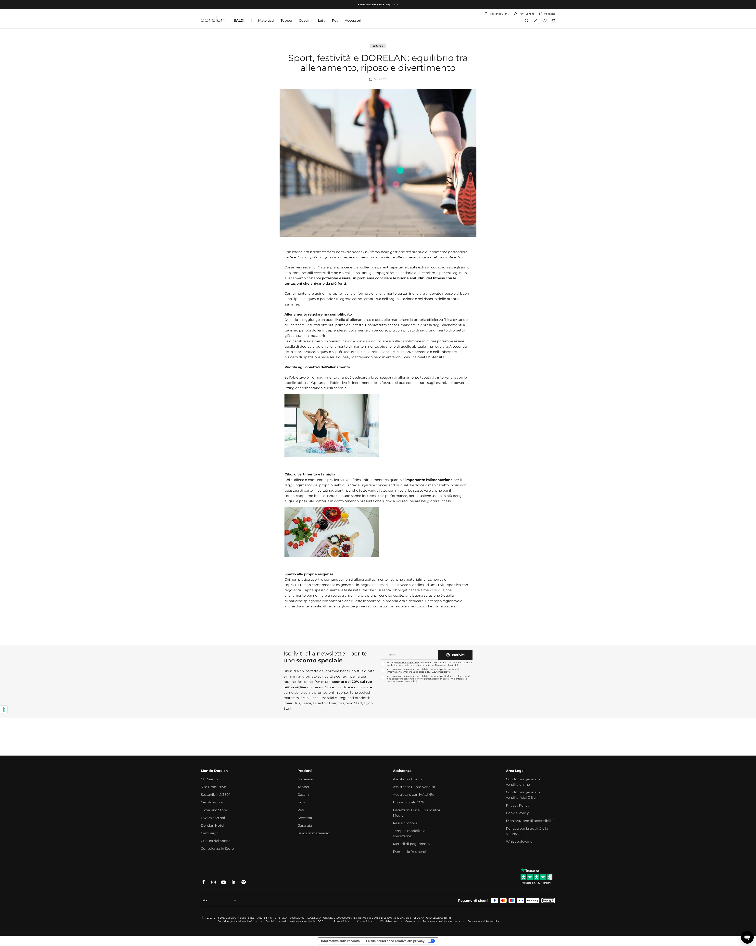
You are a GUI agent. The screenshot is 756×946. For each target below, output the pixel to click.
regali (308, 267)
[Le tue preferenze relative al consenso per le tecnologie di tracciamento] (3, 709)
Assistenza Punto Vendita (414, 787)
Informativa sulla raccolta (340, 941)
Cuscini (305, 20)
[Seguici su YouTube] (223, 882)
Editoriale (378, 46)
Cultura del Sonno (216, 841)
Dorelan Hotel (212, 825)
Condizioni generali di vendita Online (237, 921)
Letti (322, 20)
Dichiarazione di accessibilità (530, 821)
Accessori (353, 20)
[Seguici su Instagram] (213, 882)
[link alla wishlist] (544, 20)
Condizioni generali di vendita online (524, 781)
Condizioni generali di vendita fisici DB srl (524, 794)
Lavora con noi (213, 818)
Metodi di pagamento (411, 844)
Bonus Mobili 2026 (408, 802)
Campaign (210, 833)
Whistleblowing (519, 841)
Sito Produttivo (213, 787)
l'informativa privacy (407, 662)
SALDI (239, 20)
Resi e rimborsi (405, 823)
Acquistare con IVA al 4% (413, 795)
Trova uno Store (214, 810)
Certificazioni (212, 802)
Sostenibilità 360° (215, 795)
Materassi (266, 20)
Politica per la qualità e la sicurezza (527, 831)
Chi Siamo (209, 779)
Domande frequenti (409, 852)
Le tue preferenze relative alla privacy (395, 941)
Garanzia (304, 825)
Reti (335, 20)
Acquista (390, 4)
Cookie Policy (517, 813)
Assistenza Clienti (407, 779)
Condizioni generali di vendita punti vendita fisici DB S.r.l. (296, 921)
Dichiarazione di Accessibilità (483, 921)
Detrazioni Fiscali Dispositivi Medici (416, 812)
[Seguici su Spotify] (243, 882)
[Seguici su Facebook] (203, 882)
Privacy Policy (517, 805)
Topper (287, 20)
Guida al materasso (313, 833)
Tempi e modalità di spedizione (410, 833)
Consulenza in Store (217, 848)
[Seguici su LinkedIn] (233, 882)
